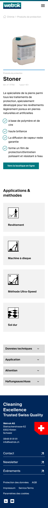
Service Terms (26, 488)
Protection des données (16, 482)
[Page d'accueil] (12, 5)
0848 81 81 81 (10, 439)
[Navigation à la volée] (43, 6)
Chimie (10, 17)
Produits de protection (29, 17)
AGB (34, 482)
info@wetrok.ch (11, 442)
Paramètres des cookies (16, 493)
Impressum (9, 488)
